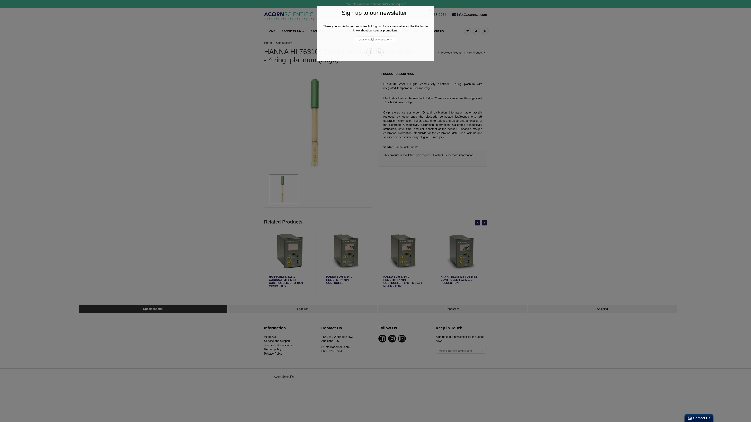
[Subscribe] (391, 40)
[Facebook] (370, 52)
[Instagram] (380, 52)
